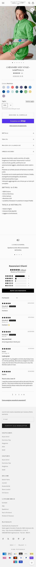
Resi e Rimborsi (7, 512)
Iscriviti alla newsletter (16, 425)
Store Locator (6, 489)
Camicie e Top (6, 440)
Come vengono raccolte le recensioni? (14, 400)
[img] (6, 303)
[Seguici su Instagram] (13, 539)
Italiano (21, 545)
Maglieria (5, 443)
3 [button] (18, 394)
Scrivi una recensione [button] (18, 291)
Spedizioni (5, 509)
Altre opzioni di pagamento (18, 126)
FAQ (3, 506)
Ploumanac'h (6, 522)
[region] (18, 245)
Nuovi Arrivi (5, 437)
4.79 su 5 (23, 270)
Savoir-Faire (6, 479)
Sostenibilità (6, 486)
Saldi (3, 450)
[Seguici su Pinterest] (19, 539)
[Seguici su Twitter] (8, 539)
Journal (4, 483)
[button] (9, 276)
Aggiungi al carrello (18, 115)
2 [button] (15, 394)
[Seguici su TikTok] (24, 539)
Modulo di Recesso (8, 516)
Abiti (3, 446)
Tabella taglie (30, 101)
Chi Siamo (5, 493)
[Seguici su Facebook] (3, 539)
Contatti (4, 503)
